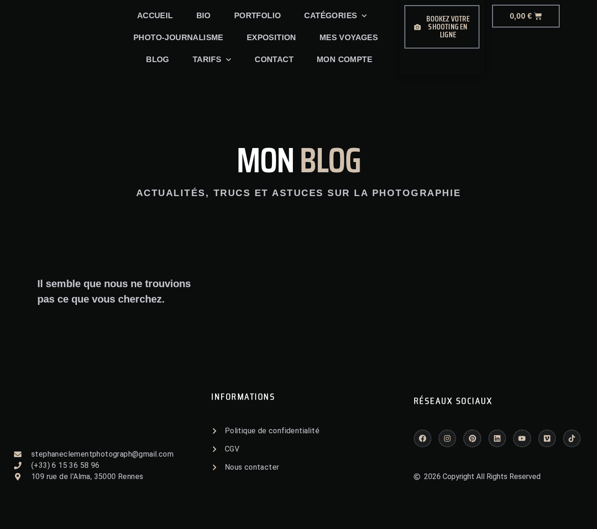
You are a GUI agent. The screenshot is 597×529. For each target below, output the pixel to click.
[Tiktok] (572, 438)
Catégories (330, 15)
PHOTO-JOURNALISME (178, 37)
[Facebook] (422, 438)
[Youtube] (522, 438)
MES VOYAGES (348, 37)
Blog (157, 59)
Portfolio (257, 15)
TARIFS (207, 59)
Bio (203, 15)
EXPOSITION (271, 37)
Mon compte (344, 59)
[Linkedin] (497, 438)
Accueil (155, 15)
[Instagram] (447, 438)
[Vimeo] (547, 438)
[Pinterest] (472, 438)
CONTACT (274, 59)
